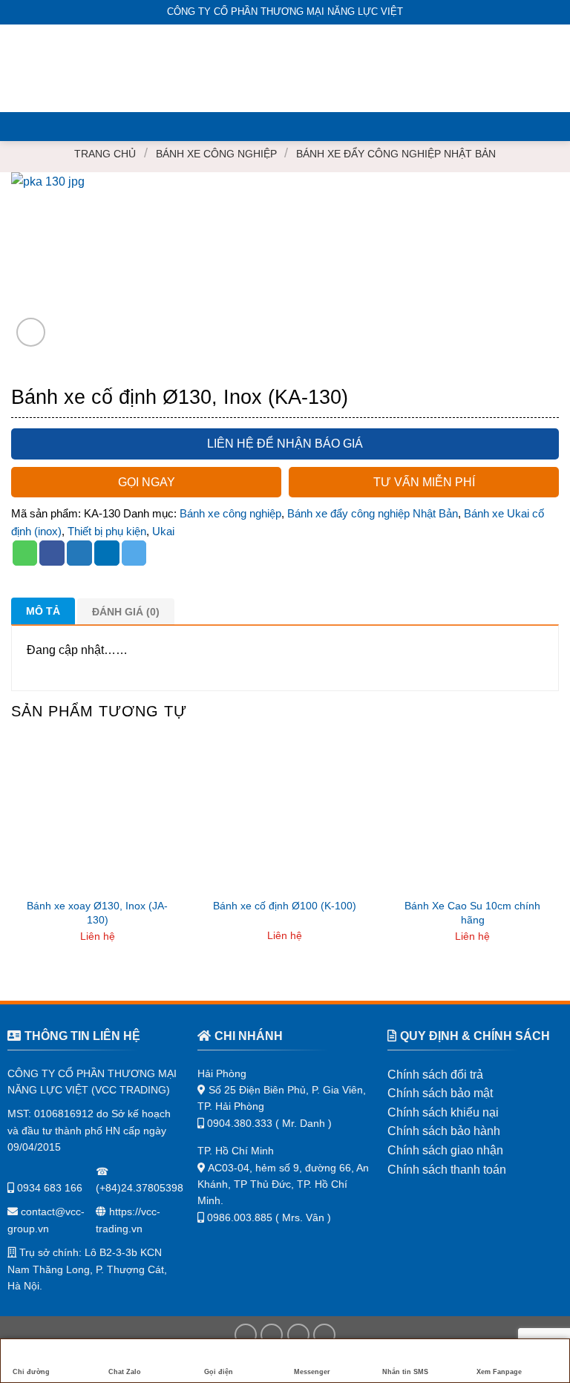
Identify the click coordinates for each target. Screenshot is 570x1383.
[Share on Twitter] (79, 553)
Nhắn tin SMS (405, 1372)
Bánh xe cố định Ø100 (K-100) (284, 906)
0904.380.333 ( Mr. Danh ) (269, 1123)
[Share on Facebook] (52, 553)
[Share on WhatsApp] (25, 553)
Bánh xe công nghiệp (216, 154)
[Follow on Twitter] (298, 1335)
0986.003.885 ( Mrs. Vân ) (269, 1217)
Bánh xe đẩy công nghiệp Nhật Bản (396, 154)
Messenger (312, 1372)
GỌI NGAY (146, 482)
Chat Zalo (124, 1372)
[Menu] (20, 68)
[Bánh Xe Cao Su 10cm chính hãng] (472, 816)
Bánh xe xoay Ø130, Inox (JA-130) (97, 913)
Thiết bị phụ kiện (107, 531)
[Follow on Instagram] (272, 1335)
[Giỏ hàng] (551, 68)
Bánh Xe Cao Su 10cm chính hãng (472, 913)
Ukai (163, 531)
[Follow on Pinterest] (324, 1335)
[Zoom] (30, 332)
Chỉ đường (31, 1372)
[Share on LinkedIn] (106, 553)
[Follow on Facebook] (246, 1335)
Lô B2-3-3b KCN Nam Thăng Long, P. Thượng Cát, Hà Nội (87, 1269)
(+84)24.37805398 (139, 1188)
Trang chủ (105, 154)
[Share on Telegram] (134, 553)
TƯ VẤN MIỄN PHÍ (424, 482)
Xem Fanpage (499, 1372)
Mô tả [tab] (43, 611)
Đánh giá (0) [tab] (126, 612)
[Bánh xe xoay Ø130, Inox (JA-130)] (97, 816)
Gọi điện (218, 1372)
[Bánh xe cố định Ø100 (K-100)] (284, 816)
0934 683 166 (48, 1188)
